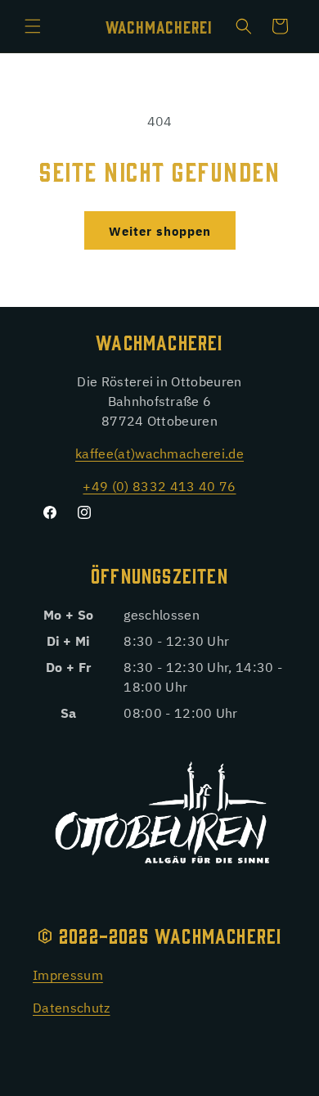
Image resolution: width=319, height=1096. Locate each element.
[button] (33, 26)
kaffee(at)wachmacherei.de (159, 453)
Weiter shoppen (160, 230)
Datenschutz (71, 1007)
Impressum (68, 974)
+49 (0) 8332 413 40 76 (159, 485)
